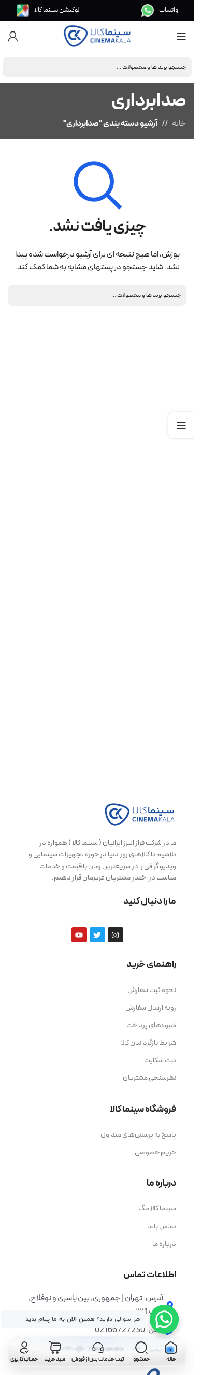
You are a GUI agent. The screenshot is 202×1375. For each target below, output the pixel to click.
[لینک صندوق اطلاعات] (159, 10)
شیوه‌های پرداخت (151, 1025)
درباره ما (164, 1244)
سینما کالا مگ (157, 1208)
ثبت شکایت (160, 1060)
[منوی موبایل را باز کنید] (181, 36)
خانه (179, 124)
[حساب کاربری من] (13, 36)
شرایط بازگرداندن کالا (148, 1042)
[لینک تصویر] (140, 814)
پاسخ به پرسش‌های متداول (138, 1134)
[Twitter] (97, 934)
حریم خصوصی (155, 1152)
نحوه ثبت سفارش (151, 990)
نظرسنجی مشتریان (149, 1078)
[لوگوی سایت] (97, 35)
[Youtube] (79, 934)
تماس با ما (161, 1226)
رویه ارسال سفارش (150, 1007)
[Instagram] (115, 934)
